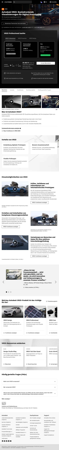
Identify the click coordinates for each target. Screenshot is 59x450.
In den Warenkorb (46, 63)
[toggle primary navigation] (3, 2)
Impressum (23, 447)
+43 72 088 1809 (38, 27)
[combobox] (22, 2)
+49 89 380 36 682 (26, 27)
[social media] (7, 441)
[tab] (10, 38)
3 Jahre (19, 65)
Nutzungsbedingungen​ (29, 446)
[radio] (12, 50)
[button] (29, 381)
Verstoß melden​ (20, 446)
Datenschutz (4, 446)
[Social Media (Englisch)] (7, 441)
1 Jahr (13, 65)
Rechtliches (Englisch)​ (39, 446)
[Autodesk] (8, 2)
